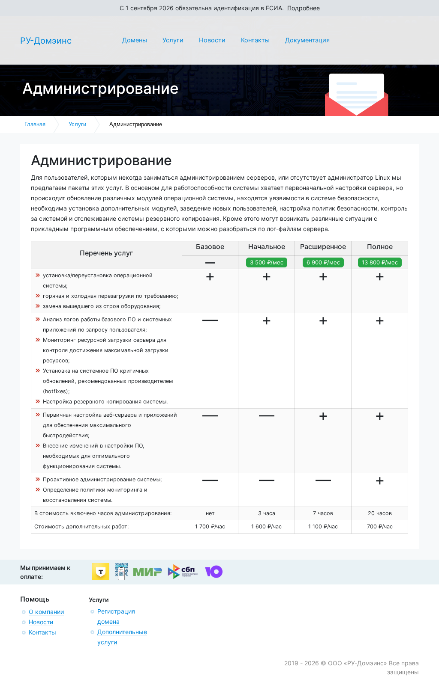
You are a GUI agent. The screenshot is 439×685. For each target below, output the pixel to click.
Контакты (42, 632)
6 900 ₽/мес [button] (323, 262)
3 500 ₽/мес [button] (266, 262)
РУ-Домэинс (46, 41)
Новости (41, 622)
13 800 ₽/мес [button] (380, 262)
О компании (46, 611)
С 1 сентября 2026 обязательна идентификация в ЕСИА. (220, 8)
